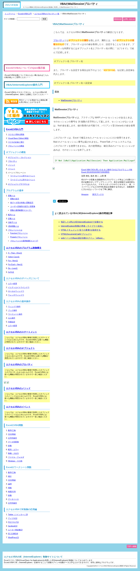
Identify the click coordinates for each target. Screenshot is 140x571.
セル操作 (11, 318)
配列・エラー (13, 449)
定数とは (11, 219)
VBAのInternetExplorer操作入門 (24, 84)
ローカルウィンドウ (16, 291)
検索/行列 (12, 492)
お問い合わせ (129, 19)
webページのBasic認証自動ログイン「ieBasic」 (83, 238)
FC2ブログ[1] (13, 522)
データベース (13, 499)
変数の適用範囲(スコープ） (21, 210)
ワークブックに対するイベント (22, 180)
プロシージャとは (15, 230)
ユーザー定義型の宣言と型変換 (22, 206)
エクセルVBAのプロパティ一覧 (46, 14)
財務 (10, 446)
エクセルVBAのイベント (18, 407)
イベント (11, 169)
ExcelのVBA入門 (25, 14)
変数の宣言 (14, 199)
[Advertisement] (27, 42)
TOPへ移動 (131, 546)
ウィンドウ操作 (14, 307)
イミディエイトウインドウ (18, 287)
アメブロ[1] (12, 518)
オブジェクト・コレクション (19, 157)
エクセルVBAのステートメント (21, 332)
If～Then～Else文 (15, 253)
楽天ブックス (98, 194)
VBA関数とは (13, 226)
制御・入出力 (13, 453)
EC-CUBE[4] (13, 534)
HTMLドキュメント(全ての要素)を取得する (81, 230)
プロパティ (58, 40)
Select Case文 (14, 257)
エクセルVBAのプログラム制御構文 (23, 248)
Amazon (84, 194)
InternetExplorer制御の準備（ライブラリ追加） (82, 226)
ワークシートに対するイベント (22, 176)
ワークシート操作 (15, 314)
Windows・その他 (15, 461)
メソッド (11, 165)
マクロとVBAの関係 (16, 134)
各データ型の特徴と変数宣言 (21, 203)
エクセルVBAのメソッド (18, 388)
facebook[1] (12, 526)
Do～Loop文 (13, 268)
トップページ (10, 14)
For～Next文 (13, 261)
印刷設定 (11, 322)
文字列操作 (12, 438)
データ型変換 (13, 442)
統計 (10, 476)
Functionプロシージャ (19, 233)
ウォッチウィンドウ (16, 295)
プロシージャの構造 (16, 146)
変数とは (11, 196)
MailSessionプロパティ (71, 100)
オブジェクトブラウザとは (18, 184)
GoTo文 (11, 272)
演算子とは (12, 222)
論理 (10, 484)
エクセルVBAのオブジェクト (20, 348)
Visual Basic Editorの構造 (18, 138)
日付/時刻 (12, 434)
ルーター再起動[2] (15, 530)
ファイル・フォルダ (16, 457)
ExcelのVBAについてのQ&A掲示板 (25, 68)
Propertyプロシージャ (19, 237)
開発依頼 (118, 19)
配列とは (11, 215)
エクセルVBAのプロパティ (19, 364)
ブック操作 (12, 310)
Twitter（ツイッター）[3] (18, 515)
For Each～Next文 (15, 264)
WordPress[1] (13, 537)
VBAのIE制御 (11, 5)
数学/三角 (12, 430)
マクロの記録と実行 (16, 142)
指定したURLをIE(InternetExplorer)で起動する (82, 222)
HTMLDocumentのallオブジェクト (76, 234)
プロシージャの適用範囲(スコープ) (24, 241)
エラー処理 (12, 284)
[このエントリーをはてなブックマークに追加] (54, 202)
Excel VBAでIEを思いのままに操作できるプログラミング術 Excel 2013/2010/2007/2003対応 (106, 171)
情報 (10, 488)
